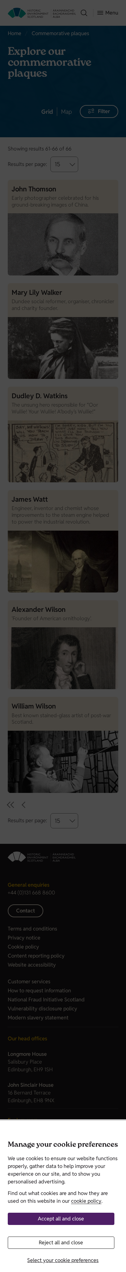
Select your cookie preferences (63, 1260)
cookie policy (86, 1201)
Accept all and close (61, 1218)
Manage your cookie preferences (63, 1145)
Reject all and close (61, 1242)
